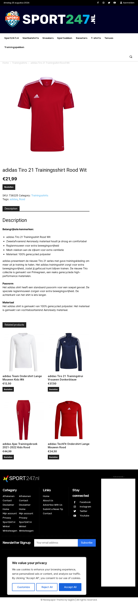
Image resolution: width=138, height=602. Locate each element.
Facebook (85, 502)
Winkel (6, 526)
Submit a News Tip (53, 509)
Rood (22, 199)
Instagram (85, 506)
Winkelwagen (10, 530)
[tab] (11, 208)
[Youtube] (115, 3)
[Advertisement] (118, 533)
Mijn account (10, 513)
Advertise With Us (52, 504)
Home (6, 62)
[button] (130, 56)
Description (11, 208)
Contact (7, 500)
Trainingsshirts (19, 62)
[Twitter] (109, 3)
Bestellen (8, 187)
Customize (23, 587)
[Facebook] (98, 3)
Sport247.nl (9, 522)
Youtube (84, 515)
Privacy (7, 517)
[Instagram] (103, 3)
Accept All (70, 587)
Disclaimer (8, 504)
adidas (14, 199)
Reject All (47, 587)
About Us (48, 500)
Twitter (83, 511)
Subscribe (87, 542)
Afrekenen (9, 496)
